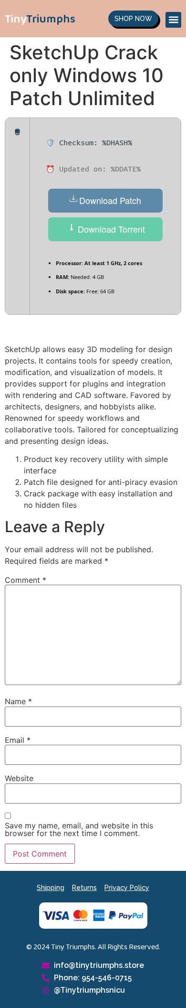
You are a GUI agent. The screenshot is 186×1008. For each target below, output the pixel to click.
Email (18, 740)
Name (18, 701)
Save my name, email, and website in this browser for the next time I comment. (79, 829)
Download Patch (110, 200)
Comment (25, 580)
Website (19, 778)
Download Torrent (110, 229)
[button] (173, 20)
